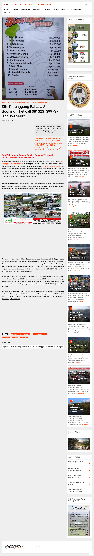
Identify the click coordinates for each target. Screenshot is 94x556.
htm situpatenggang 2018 (40, 102)
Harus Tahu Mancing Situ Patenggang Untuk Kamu (79, 222)
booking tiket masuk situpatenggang (18, 102)
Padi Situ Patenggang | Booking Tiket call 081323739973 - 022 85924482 (48, 144)
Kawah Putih (25, 9)
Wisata (14, 9)
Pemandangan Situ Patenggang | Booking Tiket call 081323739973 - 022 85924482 (48, 139)
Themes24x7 (18, 547)
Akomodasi (36, 9)
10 (72, 401)
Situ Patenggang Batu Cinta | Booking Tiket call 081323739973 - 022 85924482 (49, 149)
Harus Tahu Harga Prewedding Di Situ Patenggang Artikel (78, 192)
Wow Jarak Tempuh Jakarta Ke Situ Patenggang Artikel (78, 255)
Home (7, 9)
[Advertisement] (17, 136)
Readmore (75, 145)
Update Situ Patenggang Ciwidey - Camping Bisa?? (79, 286)
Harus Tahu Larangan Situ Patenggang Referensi (78, 347)
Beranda (38, 546)
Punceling (8, 13)
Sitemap (47, 9)
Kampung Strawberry (60, 9)
